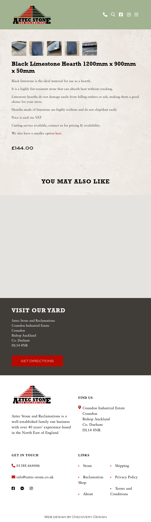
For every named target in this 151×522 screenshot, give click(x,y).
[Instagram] (129, 15)
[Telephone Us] (105, 15)
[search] (113, 14)
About (88, 494)
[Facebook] (121, 15)
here (58, 133)
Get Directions (37, 361)
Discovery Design (89, 517)
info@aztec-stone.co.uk (35, 477)
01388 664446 (27, 466)
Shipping (122, 466)
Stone (87, 466)
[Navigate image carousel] (19, 47)
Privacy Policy (126, 477)
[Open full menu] (136, 14)
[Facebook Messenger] (22, 489)
